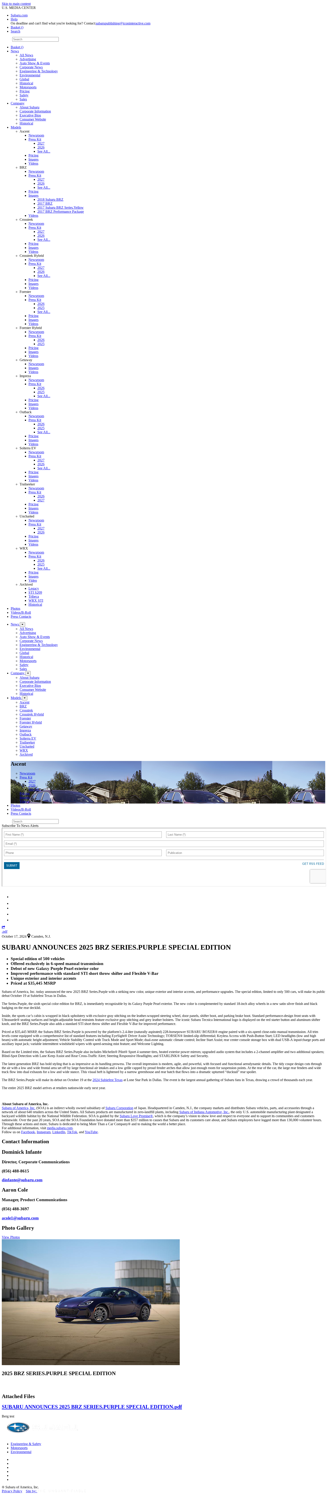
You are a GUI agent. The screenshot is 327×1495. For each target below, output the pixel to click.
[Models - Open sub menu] (24, 698)
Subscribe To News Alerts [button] (20, 826)
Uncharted (27, 746)
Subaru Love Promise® (136, 1116)
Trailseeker (27, 742)
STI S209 (35, 592)
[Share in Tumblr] (13, 914)
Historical (26, 83)
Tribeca (33, 596)
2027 (40, 143)
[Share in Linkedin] (14, 897)
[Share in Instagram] (13, 920)
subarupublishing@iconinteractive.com (123, 23)
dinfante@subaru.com (22, 1180)
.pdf (4, 931)
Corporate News (31, 67)
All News (26, 55)
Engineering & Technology (39, 71)
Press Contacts (21, 616)
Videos (33, 163)
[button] (3, 927)
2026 (40, 147)
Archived (26, 754)
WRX (24, 750)
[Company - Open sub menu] (28, 673)
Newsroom (36, 135)
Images (33, 159)
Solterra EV (28, 738)
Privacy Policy (12, 1491)
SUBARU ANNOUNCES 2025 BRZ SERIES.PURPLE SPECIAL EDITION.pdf (92, 1407)
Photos (15, 608)
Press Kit (34, 139)
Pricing (25, 91)
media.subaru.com (60, 1128)
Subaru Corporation (119, 1108)
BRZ (23, 706)
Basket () (17, 27)
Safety (24, 95)
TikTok (72, 1132)
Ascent (24, 702)
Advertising (28, 59)
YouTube (91, 1132)
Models (16, 127)
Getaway (26, 726)
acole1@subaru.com (20, 1218)
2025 (40, 308)
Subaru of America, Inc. (18, 1108)
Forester (25, 718)
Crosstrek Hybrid (32, 714)
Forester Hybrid (31, 722)
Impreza (25, 730)
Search (6, 39)
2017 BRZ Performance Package (60, 211)
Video (32, 580)
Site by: (31, 1491)
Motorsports (28, 87)
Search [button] (15, 31)
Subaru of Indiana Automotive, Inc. (204, 1112)
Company (17, 103)
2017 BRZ (44, 203)
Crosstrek (26, 710)
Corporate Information (35, 111)
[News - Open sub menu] (22, 624)
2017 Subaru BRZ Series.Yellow (60, 207)
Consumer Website (33, 119)
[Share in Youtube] (13, 908)
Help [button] (14, 19)
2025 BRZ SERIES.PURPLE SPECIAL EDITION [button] (59, 1373)
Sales (23, 99)
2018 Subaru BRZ (50, 199)
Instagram (43, 1132)
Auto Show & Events (35, 63)
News (15, 51)
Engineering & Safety (26, 1444)
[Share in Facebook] (13, 903)
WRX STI (35, 600)
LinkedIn (58, 1132)
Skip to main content (16, 4)
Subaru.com (19, 15)
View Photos (11, 1237)
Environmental (30, 75)
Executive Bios (30, 115)
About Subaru (29, 107)
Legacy (33, 588)
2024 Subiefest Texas (108, 1080)
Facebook (28, 1132)
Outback (26, 734)
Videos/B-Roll (21, 612)
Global (24, 79)
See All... (43, 151)
